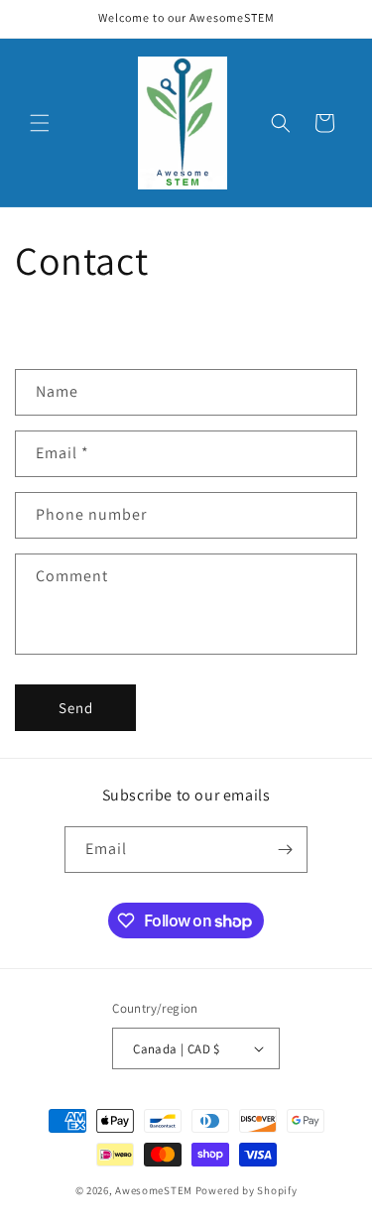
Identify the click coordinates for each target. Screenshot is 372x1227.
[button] (40, 123)
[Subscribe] (285, 849)
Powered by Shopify (246, 1190)
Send (76, 707)
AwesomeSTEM (153, 1190)
